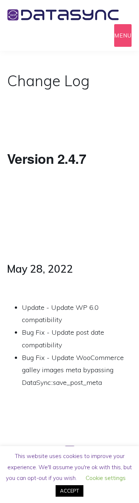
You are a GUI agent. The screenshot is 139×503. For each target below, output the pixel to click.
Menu (123, 35)
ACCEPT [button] (69, 491)
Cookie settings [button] (106, 477)
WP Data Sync (69, 15)
